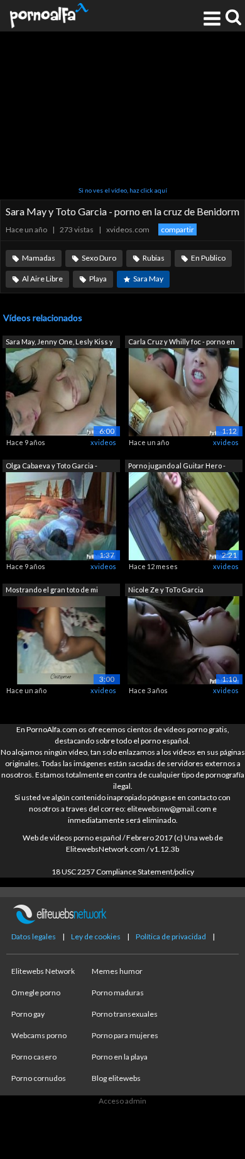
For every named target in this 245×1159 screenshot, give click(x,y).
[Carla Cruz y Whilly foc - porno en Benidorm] (183, 391)
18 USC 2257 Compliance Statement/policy (123, 871)
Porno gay (28, 1014)
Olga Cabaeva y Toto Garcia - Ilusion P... (51, 466)
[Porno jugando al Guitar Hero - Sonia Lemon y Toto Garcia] (183, 515)
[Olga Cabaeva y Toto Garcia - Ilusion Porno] (61, 515)
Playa (98, 278)
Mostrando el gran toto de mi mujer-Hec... (52, 590)
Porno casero (34, 1056)
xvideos (103, 442)
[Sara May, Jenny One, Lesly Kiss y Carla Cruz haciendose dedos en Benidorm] (61, 391)
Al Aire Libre (42, 278)
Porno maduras (118, 992)
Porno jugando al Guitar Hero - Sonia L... (177, 466)
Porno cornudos (38, 1078)
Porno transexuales (125, 1014)
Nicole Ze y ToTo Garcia (166, 589)
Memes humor (117, 971)
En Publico (208, 258)
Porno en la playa (120, 1056)
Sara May (148, 278)
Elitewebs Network (43, 971)
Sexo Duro (99, 258)
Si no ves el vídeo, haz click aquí (123, 190)
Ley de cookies (96, 936)
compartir (177, 229)
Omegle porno (35, 992)
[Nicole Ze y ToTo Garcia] (183, 639)
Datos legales (33, 936)
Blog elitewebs (116, 1078)
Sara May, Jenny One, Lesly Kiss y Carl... (59, 342)
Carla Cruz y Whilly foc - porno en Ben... (181, 342)
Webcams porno (39, 1035)
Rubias (154, 258)
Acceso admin (122, 1100)
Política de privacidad (171, 936)
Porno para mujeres (125, 1035)
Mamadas (38, 258)
